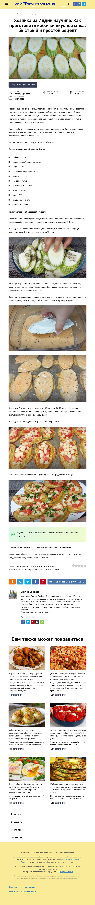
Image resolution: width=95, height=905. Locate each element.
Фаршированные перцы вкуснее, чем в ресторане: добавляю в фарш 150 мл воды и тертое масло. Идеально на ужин (68, 734)
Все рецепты (17, 838)
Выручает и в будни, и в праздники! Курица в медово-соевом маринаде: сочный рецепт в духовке (26, 676)
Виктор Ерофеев (30, 591)
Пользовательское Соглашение (22, 887)
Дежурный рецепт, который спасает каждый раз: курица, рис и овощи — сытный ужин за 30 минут (67, 676)
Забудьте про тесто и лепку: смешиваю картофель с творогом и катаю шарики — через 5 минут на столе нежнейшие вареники (25, 734)
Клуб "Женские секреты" (34, 3)
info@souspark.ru (66, 872)
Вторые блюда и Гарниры (23, 85)
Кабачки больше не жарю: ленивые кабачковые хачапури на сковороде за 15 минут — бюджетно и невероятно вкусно (68, 788)
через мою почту (42, 612)
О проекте (16, 814)
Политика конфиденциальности (22, 892)
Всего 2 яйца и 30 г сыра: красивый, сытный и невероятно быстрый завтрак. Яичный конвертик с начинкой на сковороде (25, 788)
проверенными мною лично (69, 599)
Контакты (16, 830)
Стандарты (16, 822)
